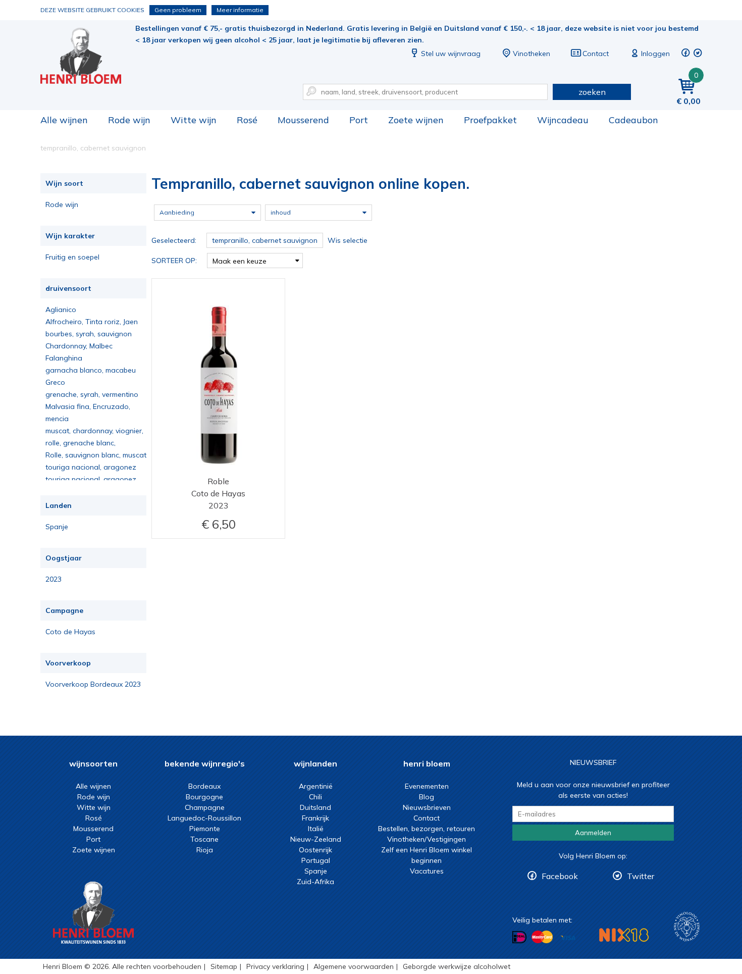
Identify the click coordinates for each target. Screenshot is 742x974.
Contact (595, 53)
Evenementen (427, 786)
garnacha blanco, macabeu (90, 370)
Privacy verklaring (275, 966)
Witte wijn (194, 120)
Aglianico (60, 309)
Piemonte (204, 828)
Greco (55, 382)
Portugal (315, 860)
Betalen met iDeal (519, 937)
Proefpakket (490, 120)
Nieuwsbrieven (427, 807)
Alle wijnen (64, 120)
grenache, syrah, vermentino (91, 394)
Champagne (205, 807)
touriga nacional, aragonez (90, 467)
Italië (316, 828)
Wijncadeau (563, 120)
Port (358, 120)
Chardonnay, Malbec (79, 345)
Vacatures (427, 871)
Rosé (247, 120)
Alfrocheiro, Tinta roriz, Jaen (91, 321)
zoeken (592, 92)
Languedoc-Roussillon (204, 818)
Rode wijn (129, 120)
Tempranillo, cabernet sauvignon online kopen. (87, 56)
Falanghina (63, 358)
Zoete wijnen (416, 120)
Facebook (560, 876)
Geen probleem (177, 10)
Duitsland (315, 807)
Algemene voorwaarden (353, 966)
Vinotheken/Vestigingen (426, 839)
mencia (57, 418)
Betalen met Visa (567, 938)
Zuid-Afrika (315, 881)
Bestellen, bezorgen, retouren (426, 828)
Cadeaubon (633, 120)
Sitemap (223, 966)
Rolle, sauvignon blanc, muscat (95, 454)
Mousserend (303, 120)
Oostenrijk (315, 849)
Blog (426, 796)
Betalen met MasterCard (542, 937)
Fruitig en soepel (72, 257)
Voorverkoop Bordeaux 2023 (93, 684)
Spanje (56, 526)
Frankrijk (315, 818)
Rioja (204, 849)
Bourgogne (204, 796)
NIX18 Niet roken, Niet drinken (624, 935)
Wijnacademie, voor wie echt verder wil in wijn (687, 927)
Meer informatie (240, 10)
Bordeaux (204, 786)
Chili (315, 796)
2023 (53, 579)
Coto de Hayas (70, 631)
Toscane (204, 839)
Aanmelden (593, 833)
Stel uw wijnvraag (451, 53)
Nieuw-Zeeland (315, 839)
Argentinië (316, 786)
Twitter (640, 876)
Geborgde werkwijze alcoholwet (456, 966)
